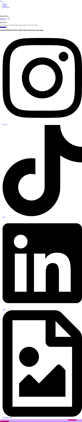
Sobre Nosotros (6, 7)
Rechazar (74, 419)
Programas (5, 4)
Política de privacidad (5, 421)
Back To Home (3, 27)
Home (4, 3)
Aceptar (69, 419)
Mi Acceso (5, 6)
